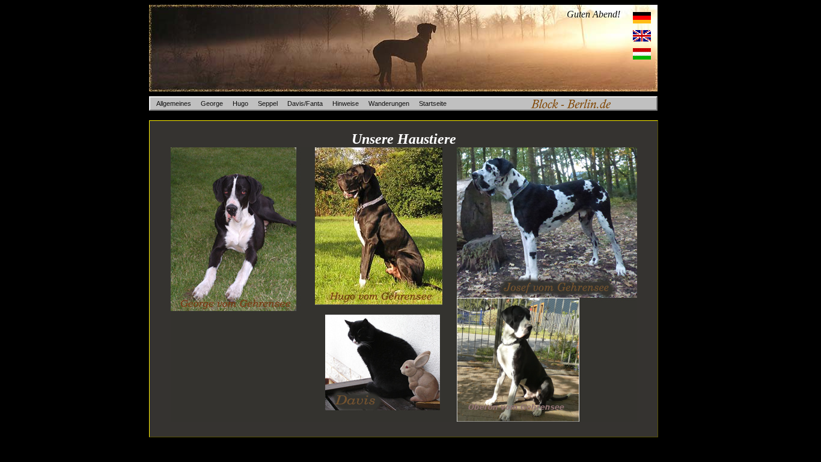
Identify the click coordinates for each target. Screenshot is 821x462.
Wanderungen (388, 103)
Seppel (268, 103)
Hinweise (345, 103)
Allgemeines (173, 103)
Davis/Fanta (305, 103)
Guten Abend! (593, 14)
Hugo (240, 103)
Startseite (433, 103)
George (212, 103)
